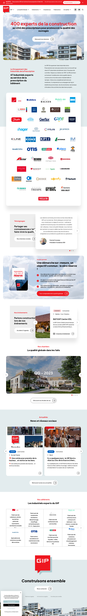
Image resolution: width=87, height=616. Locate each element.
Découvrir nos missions (42, 39)
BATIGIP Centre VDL (62, 319)
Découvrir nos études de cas (42, 400)
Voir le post (40, 473)
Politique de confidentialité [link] (11, 611)
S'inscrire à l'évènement (63, 333)
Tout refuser (11, 605)
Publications (57, 9)
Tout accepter (11, 601)
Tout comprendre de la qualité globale (51, 293)
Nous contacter (42, 588)
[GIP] (6, 10)
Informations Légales (42, 596)
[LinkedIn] (75, 9)
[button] (69, 250)
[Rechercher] (82, 9)
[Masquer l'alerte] (82, 2)
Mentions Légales (29, 596)
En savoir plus (71, 2)
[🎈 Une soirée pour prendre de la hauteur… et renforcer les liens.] (24, 437)
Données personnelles (56, 596)
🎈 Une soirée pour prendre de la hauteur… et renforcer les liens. (22, 459)
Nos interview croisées (24, 239)
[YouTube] (79, 9)
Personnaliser (11, 608)
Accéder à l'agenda (23, 330)
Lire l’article (72, 333)
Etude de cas (47, 9)
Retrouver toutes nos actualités (42, 483)
